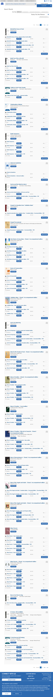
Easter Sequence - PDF (12, 149)
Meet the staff (31, 678)
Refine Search (44, 16)
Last (47, 24)
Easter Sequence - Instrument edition (15, 145)
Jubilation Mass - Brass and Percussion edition (16, 305)
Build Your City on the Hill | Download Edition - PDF (17, 74)
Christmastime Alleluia (16, 104)
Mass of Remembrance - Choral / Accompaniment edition (25, 457)
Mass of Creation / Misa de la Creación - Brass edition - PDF (19, 444)
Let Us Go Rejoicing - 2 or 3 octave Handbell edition (18, 334)
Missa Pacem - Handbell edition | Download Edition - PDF (19, 544)
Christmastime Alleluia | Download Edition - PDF (17, 120)
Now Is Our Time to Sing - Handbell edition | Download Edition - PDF (21, 602)
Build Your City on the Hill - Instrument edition (16, 70)
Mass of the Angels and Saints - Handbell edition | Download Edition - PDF (22, 494)
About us (30, 676)
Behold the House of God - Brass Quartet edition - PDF (18, 49)
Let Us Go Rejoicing (15, 322)
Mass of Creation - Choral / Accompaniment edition (24, 377)
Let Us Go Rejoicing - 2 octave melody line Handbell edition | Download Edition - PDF (25, 338)
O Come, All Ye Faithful (16, 612)
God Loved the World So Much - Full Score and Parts (18, 192)
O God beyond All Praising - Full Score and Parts (17, 645)
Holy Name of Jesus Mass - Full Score (15, 246)
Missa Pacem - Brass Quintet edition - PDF (16, 548)
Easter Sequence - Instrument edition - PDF (16, 153)
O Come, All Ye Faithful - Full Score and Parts (16, 620)
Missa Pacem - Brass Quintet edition (14, 536)
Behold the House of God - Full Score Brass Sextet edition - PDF (20, 45)
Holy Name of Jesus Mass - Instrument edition (16, 250)
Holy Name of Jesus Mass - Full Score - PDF (16, 255)
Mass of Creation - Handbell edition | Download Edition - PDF (20, 397)
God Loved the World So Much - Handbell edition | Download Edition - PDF (23, 196)
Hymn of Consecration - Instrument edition (16, 280)
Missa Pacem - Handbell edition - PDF (15, 577)
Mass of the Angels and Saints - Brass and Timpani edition (19, 510)
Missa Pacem (13, 528)
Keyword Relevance (34, 12)
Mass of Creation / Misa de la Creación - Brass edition (18, 440)
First (34, 24)
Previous (37, 24)
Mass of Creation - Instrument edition (15, 414)
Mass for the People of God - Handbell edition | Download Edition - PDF (22, 363)
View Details (13, 32)
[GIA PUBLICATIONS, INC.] (2, 3)
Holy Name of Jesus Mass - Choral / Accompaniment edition (26, 239)
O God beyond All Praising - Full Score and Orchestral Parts (19, 649)
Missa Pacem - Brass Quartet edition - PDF (16, 552)
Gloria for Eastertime (15, 163)
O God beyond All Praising (17, 637)
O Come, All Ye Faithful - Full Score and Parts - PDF (18, 628)
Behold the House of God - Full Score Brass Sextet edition (19, 36)
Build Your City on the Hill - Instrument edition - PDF (17, 78)
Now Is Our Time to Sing (16, 595)
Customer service (31, 673)
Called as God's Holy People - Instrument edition (17, 95)
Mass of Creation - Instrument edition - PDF (16, 422)
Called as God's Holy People (18, 87)
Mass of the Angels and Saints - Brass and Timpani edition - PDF (20, 515)
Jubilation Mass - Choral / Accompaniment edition (23, 297)
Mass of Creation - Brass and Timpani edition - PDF (17, 393)
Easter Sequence (14, 133)
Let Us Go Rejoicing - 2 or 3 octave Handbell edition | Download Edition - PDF (23, 342)
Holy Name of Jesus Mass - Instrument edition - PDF (18, 259)
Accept (6, 693)
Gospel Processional (15, 222)
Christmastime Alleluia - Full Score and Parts (16, 116)
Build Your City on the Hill (17, 58)
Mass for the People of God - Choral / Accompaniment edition (26, 351)
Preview (19, 38)
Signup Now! (11, 679)
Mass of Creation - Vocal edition (18, 406)
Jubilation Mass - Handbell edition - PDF (15, 313)
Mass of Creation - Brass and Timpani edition (16, 384)
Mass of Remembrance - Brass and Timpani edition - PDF (19, 473)
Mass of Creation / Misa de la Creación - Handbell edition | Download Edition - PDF (25, 448)
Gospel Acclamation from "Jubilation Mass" (21, 205)
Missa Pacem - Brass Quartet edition (14, 540)
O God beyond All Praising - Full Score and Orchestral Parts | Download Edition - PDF (25, 657)
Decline (17, 693)
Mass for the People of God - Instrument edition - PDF (18, 368)
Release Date (45, 12)
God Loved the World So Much (18, 184)
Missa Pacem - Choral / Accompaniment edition (23, 561)
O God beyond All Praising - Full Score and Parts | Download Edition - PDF (22, 653)
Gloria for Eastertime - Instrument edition (15, 175)
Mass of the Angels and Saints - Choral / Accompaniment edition (27, 482)
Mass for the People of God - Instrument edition (17, 359)
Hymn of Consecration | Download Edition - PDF (17, 284)
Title (19, 12)
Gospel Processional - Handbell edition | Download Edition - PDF (21, 230)
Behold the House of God (17, 29)
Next (44, 24)
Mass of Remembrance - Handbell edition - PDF (17, 469)
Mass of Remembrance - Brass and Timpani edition (18, 465)
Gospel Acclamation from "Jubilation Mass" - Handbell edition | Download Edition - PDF (25, 213)
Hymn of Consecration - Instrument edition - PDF (17, 288)
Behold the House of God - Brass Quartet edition (17, 41)
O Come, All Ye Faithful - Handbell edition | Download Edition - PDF (21, 624)
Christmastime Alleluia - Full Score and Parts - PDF (17, 124)
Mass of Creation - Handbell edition (14, 389)
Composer (25, 12)
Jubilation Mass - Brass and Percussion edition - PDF (18, 309)
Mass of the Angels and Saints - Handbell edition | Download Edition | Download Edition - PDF (27, 490)
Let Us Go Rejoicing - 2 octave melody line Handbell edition (20, 330)
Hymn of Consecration (16, 268)
